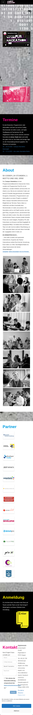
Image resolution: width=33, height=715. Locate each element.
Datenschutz (21, 695)
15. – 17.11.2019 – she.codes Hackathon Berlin (16, 151)
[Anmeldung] (23, 620)
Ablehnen (16, 711)
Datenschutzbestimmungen (12, 685)
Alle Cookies (16, 706)
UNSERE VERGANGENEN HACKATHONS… (16, 252)
